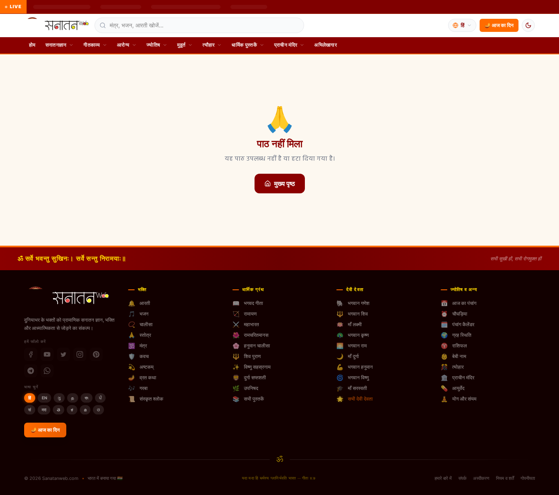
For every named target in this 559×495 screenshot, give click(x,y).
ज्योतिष (153, 45)
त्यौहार (208, 45)
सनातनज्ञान (56, 45)
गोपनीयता (528, 478)
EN (44, 397)
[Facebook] (30, 354)
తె (58, 409)
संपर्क (462, 478)
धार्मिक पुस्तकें (244, 45)
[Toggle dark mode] (528, 25)
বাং (86, 397)
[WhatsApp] (47, 370)
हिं (29, 397)
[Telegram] (30, 370)
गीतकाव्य (91, 45)
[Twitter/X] (63, 354)
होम (32, 45)
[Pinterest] (96, 354)
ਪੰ (100, 397)
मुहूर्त (181, 45)
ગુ (59, 397)
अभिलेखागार (325, 45)
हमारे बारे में (443, 478)
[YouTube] (47, 354)
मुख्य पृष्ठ (284, 183)
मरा (44, 409)
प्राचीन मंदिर (285, 45)
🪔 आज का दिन (499, 25)
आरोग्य (123, 45)
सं (29, 409)
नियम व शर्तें (505, 478)
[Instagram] (79, 354)
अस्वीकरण (481, 478)
